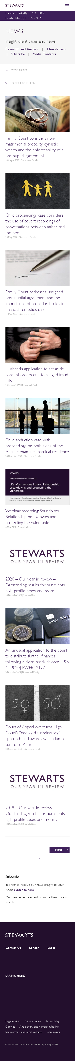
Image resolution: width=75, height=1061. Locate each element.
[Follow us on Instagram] (29, 959)
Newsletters (56, 49)
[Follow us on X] (46, 958)
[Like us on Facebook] (62, 959)
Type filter (19, 70)
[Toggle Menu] (67, 5)
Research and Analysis (22, 49)
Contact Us (13, 947)
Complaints (53, 1032)
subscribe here (24, 890)
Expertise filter (22, 83)
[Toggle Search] (59, 5)
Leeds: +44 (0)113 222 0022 (24, 18)
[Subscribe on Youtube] (13, 966)
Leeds (51, 947)
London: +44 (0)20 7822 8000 (25, 13)
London (34, 947)
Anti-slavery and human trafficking (39, 1026)
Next (58, 850)
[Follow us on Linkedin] (13, 959)
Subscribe (18, 54)
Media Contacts (44, 54)
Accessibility (52, 1021)
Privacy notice (33, 1021)
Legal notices (13, 1021)
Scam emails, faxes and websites (23, 1032)
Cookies (10, 1026)
